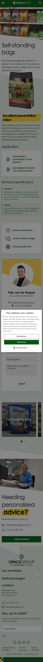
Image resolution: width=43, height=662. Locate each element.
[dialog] (21, 331)
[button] (21, 347)
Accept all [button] (21, 342)
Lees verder (7, 331)
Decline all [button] (21, 336)
